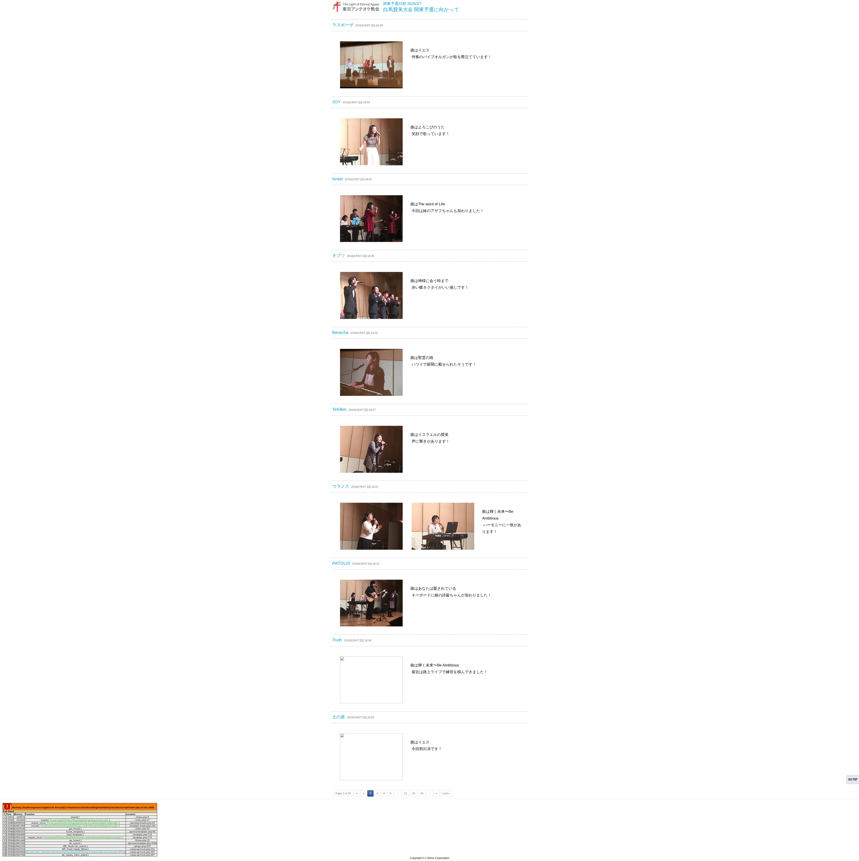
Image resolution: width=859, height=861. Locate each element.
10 (405, 793)
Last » (446, 793)
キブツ (338, 255)
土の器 (338, 717)
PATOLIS (341, 563)
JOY (336, 102)
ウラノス (340, 486)
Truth (337, 640)
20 (413, 793)
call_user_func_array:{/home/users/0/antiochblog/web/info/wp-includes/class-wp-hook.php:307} (74, 852)
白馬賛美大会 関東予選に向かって (421, 9)
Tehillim (339, 409)
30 (421, 793)
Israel (337, 178)
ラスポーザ (342, 25)
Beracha (340, 332)
